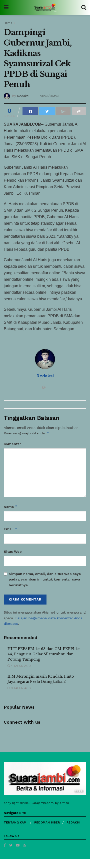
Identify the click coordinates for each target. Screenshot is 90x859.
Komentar (12, 444)
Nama (10, 506)
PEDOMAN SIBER (47, 822)
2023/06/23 (49, 96)
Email (10, 528)
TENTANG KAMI (16, 822)
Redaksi (23, 96)
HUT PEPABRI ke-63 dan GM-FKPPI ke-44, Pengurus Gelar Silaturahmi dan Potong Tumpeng (44, 654)
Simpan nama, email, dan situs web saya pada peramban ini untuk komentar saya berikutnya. (45, 579)
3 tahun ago (20, 688)
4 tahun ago (20, 666)
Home (8, 23)
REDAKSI (73, 822)
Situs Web (13, 551)
